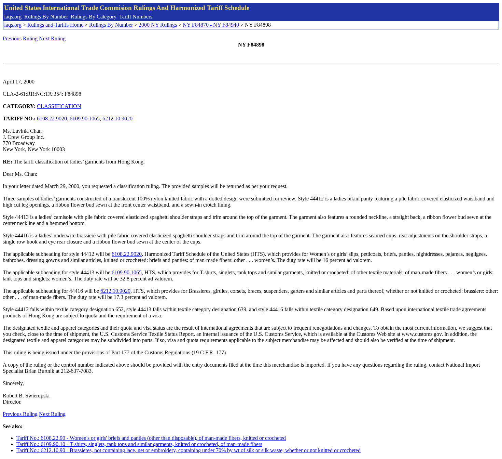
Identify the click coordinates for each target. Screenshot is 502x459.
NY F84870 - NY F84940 (211, 25)
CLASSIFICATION (59, 106)
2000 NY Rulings (158, 25)
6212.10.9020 (117, 118)
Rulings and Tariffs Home (55, 25)
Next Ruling (52, 38)
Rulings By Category (93, 16)
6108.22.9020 (52, 118)
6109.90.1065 (85, 118)
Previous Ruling (20, 38)
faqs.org (13, 16)
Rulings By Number (46, 16)
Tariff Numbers (135, 16)
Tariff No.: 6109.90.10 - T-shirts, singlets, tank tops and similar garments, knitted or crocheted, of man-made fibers (139, 444)
